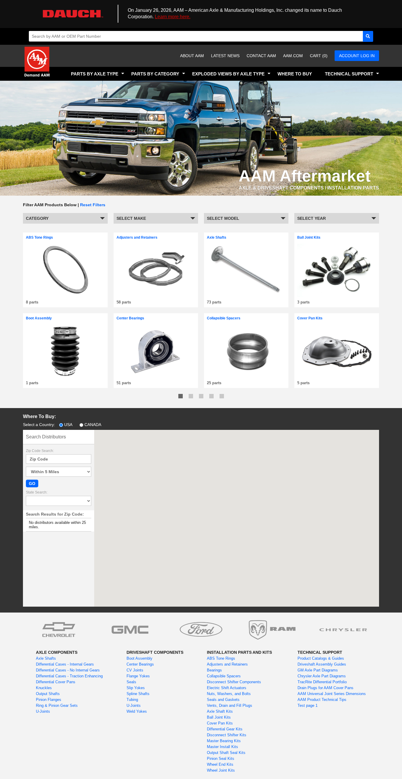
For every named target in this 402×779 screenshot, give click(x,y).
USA (68, 424)
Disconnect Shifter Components (234, 682)
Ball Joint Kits (219, 717)
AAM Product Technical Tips (322, 699)
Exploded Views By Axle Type (228, 73)
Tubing (132, 699)
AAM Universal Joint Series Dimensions (332, 693)
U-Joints (43, 711)
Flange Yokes (138, 676)
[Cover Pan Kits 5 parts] (336, 312)
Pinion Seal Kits (220, 758)
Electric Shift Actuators (226, 688)
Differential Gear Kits (224, 729)
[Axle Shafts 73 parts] (246, 232)
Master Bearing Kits (224, 741)
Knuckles (44, 688)
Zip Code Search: (40, 451)
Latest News (225, 55)
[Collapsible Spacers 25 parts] (246, 312)
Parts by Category (155, 73)
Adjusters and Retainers (227, 664)
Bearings (214, 670)
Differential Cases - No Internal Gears (68, 670)
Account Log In (357, 55)
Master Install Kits (222, 747)
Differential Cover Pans (55, 682)
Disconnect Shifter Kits (226, 735)
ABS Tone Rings (221, 658)
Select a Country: (39, 424)
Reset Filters (92, 204)
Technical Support (349, 73)
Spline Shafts (138, 693)
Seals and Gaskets (223, 699)
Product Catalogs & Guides (321, 658)
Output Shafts (48, 693)
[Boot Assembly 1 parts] (65, 312)
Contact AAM (261, 55)
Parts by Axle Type (94, 73)
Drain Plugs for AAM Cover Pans (325, 688)
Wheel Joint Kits (221, 770)
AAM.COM (293, 55)
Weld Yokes (137, 711)
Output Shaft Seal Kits (226, 752)
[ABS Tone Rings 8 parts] (65, 232)
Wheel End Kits (220, 764)
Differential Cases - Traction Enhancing (69, 676)
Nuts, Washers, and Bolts (229, 693)
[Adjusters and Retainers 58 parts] (156, 232)
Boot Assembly (139, 658)
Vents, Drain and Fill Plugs (229, 705)
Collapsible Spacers (224, 676)
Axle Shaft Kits (220, 711)
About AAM (192, 55)
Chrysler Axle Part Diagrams (322, 676)
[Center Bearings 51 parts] (156, 312)
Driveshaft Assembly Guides (322, 664)
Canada (92, 424)
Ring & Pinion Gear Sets (57, 705)
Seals (131, 682)
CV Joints (135, 670)
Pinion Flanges (48, 699)
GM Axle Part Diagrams (318, 670)
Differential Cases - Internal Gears (65, 664)
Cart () (319, 55)
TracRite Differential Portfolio (322, 682)
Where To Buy (295, 73)
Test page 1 (308, 705)
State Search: (36, 492)
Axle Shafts (46, 658)
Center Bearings (140, 664)
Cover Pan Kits (220, 723)
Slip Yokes (136, 688)
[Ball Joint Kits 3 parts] (336, 232)
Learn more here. (172, 16)
